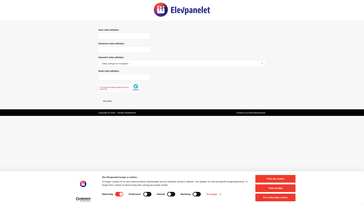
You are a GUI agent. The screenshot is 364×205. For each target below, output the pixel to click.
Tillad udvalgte (275, 188)
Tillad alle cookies (275, 179)
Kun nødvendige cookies (275, 197)
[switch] (147, 194)
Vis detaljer (211, 194)
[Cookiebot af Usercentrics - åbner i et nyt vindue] (83, 199)
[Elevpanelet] (182, 10)
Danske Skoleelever (126, 112)
